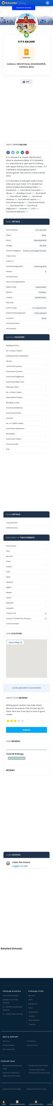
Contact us (31, 1041)
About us (6, 1041)
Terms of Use (31, 1045)
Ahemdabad (33, 1020)
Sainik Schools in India (12, 1089)
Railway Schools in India (36, 1089)
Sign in (6, 8)
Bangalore (32, 1004)
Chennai (32, 1024)
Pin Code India (9, 1049)
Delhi (30, 1000)
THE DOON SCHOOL (11, 995)
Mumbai (31, 995)
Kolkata (31, 1016)
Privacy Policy (8, 1045)
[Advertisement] (26, 115)
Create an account (23, 8)
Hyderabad (33, 1012)
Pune (30, 1008)
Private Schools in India (38, 1065)
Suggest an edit (20, 866)
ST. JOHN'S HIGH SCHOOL (13, 1014)
